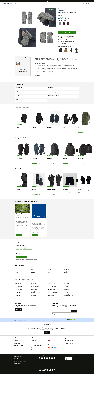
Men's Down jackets (19, 286)
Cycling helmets (34, 294)
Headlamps (17, 294)
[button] (26, 17)
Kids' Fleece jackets (51, 283)
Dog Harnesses (66, 286)
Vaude (49, 272)
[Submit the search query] (83, 4)
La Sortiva (17, 272)
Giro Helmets (66, 283)
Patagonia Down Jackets (68, 295)
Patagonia (61, 10)
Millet (32, 269)
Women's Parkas (18, 283)
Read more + (38, 75)
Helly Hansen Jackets (52, 289)
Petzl (64, 274)
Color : (62, 20)
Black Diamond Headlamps (53, 292)
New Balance (66, 269)
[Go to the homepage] (59, 8)
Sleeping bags (17, 295)
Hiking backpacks (34, 283)
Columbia (49, 269)
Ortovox (16, 269)
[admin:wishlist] (77, 32)
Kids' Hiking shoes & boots (36, 292)
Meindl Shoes (50, 294)
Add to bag (67, 32)
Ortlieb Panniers (67, 289)
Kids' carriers (33, 295)
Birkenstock (66, 272)
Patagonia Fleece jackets (52, 286)
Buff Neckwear (66, 292)
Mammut (49, 274)
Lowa (16, 274)
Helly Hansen (33, 272)
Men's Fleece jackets (19, 289)
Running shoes (34, 289)
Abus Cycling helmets (68, 294)
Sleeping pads (17, 292)
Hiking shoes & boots (35, 286)
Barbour (32, 274)
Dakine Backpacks (51, 295)
